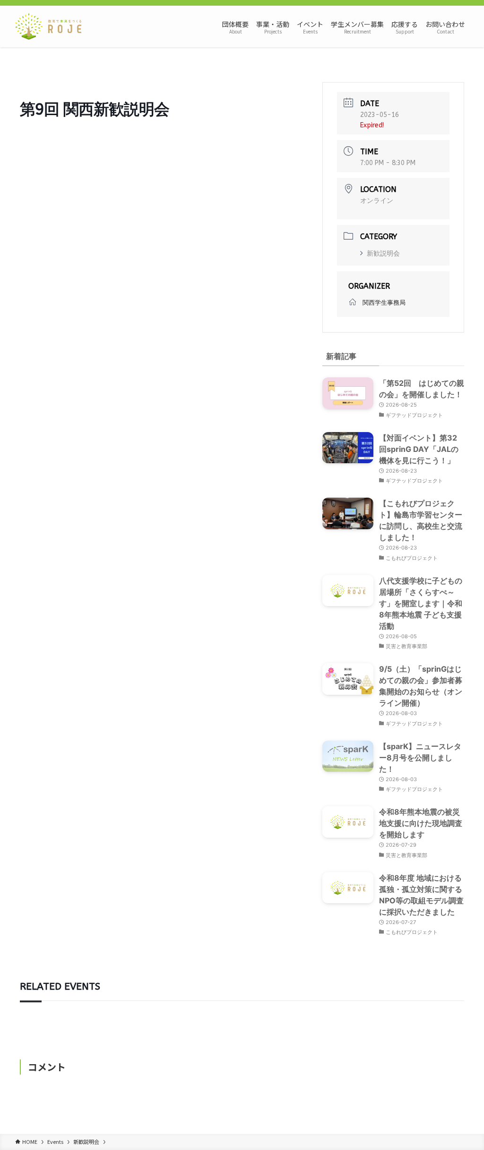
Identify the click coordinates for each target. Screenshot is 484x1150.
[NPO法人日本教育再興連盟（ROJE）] (48, 26)
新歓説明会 (383, 254)
